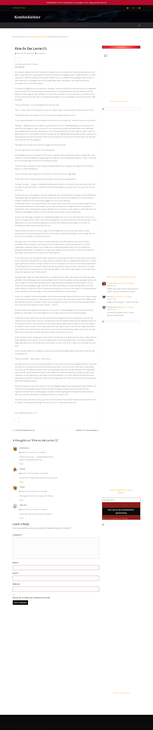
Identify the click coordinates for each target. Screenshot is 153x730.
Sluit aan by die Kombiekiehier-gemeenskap (121, 511)
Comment (18, 535)
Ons (15, 25)
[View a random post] (139, 25)
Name (16, 562)
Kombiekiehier (27, 17)
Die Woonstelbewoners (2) (24, 430)
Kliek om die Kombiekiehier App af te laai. (121, 277)
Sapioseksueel (48, 25)
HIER (34, 413)
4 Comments (41, 53)
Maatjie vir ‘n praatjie (125, 307)
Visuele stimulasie (30, 25)
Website (16, 584)
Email (15, 573)
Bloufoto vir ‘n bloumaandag (86, 430)
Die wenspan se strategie (125, 283)
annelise (31, 53)
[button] (18, 25)
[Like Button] (17, 59)
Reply (21, 464)
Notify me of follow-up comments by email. (31, 597)
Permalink (42, 452)
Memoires (63, 25)
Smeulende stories (78, 25)
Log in (104, 47)
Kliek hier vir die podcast (119, 101)
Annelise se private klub (121, 693)
